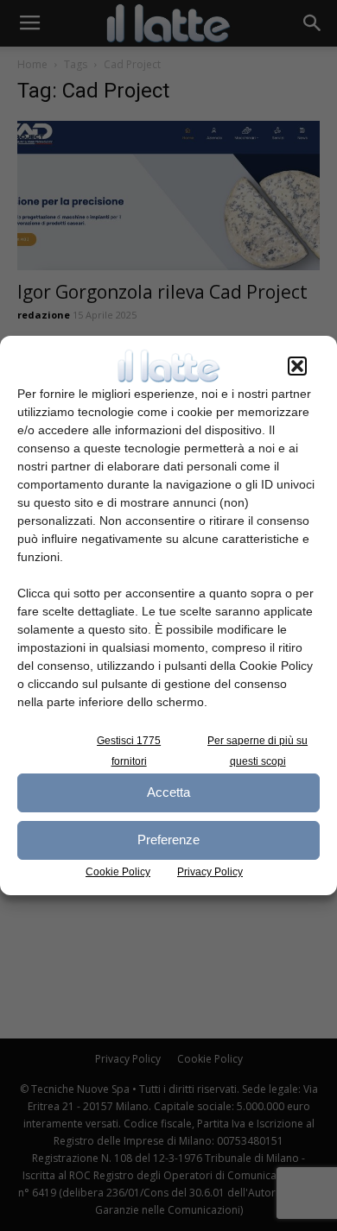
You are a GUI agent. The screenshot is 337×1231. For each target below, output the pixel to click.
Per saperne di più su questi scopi (257, 751)
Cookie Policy (118, 872)
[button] (297, 366)
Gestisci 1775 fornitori (129, 751)
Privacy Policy (210, 872)
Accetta (168, 792)
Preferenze (168, 839)
